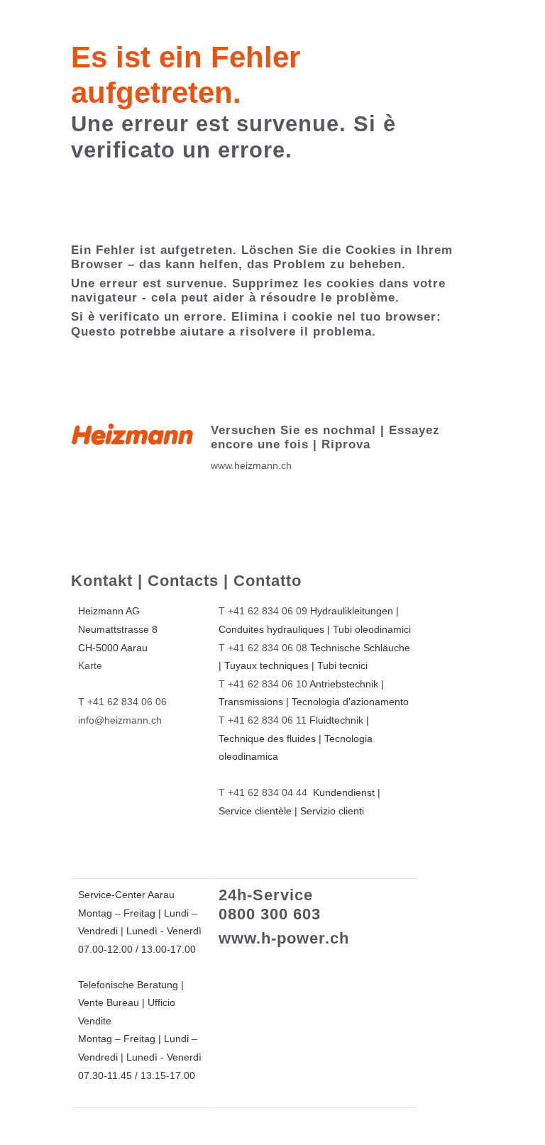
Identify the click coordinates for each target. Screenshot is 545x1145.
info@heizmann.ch (120, 720)
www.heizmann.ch (251, 465)
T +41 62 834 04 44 (263, 792)
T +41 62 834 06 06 (122, 701)
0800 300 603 (270, 914)
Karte (90, 665)
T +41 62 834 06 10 (263, 684)
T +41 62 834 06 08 (263, 647)
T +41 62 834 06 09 (263, 610)
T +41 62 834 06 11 (263, 720)
